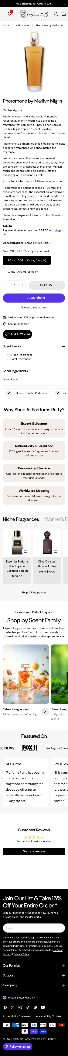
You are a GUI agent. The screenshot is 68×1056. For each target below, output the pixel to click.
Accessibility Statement (17, 1016)
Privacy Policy (21, 954)
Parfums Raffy (21, 1039)
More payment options (34, 307)
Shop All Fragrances (34, 592)
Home (6, 25)
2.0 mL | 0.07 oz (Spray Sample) (27, 260)
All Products (22, 25)
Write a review (34, 851)
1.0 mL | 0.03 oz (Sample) (23, 271)
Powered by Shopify (43, 1039)
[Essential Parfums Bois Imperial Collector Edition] (17, 543)
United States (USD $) (21, 997)
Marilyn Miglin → (13, 110)
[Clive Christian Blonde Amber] (47, 543)
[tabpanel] (34, 556)
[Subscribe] (61, 928)
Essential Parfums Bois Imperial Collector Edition (17, 566)
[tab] (21, 519)
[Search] (56, 14)
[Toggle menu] (4, 14)
